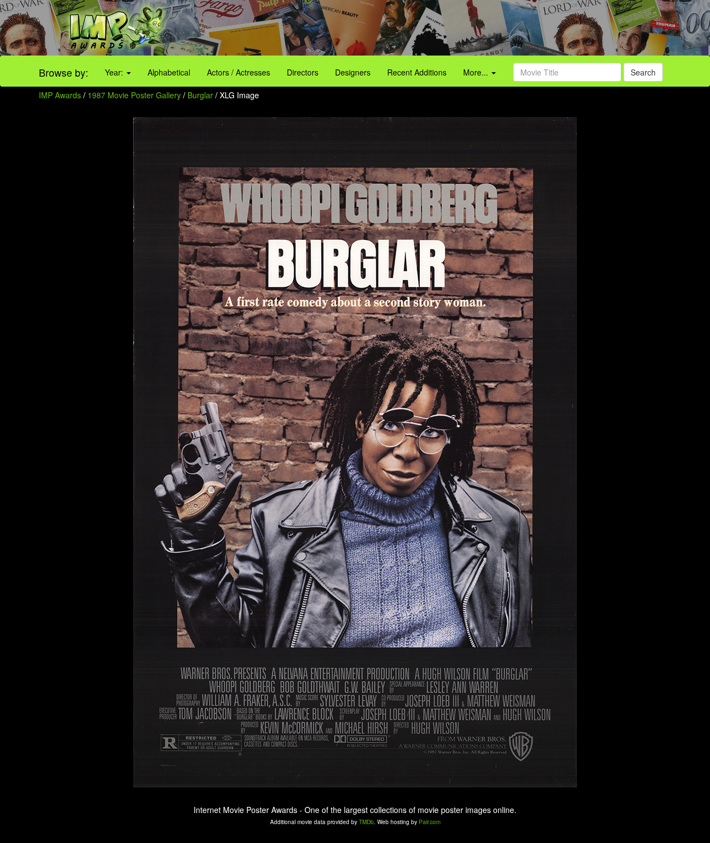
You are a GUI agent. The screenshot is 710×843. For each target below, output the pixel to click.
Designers (353, 72)
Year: (115, 72)
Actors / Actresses (238, 72)
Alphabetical (169, 72)
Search (643, 72)
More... (476, 72)
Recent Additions (417, 72)
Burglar (201, 95)
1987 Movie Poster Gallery (134, 95)
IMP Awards (60, 95)
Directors (302, 72)
